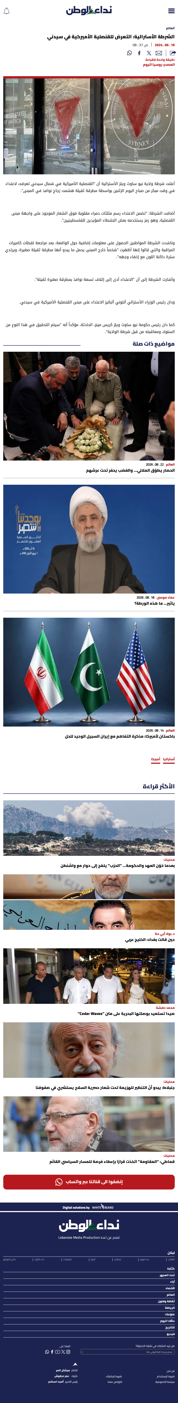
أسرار (93, 1259)
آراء (172, 1282)
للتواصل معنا (115, 1382)
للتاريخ (170, 1328)
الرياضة (170, 1308)
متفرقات (67, 1259)
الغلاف (171, 1259)
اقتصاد (170, 1288)
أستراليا (169, 759)
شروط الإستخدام (166, 1376)
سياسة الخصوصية (165, 1382)
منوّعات (170, 1314)
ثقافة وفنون (166, 1301)
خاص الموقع (9, 1259)
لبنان (171, 1253)
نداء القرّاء (39, 1259)
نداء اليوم (144, 1259)
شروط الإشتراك (114, 1376)
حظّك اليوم (167, 1321)
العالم (170, 28)
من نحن (171, 1371)
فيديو (171, 1334)
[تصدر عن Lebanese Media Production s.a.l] (89, 1225)
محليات (117, 1259)
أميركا (155, 759)
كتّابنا (171, 1269)
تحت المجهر (167, 1275)
